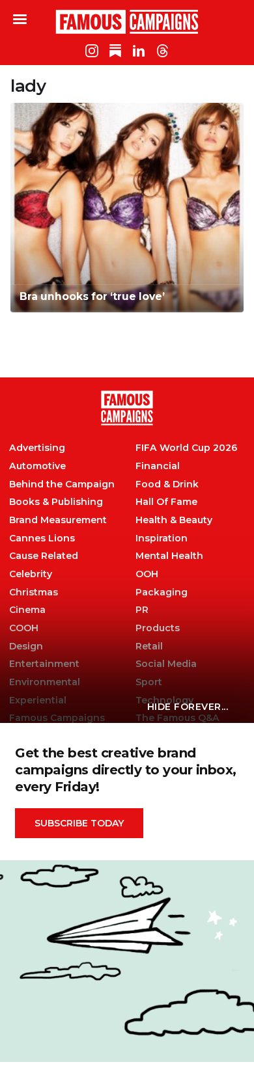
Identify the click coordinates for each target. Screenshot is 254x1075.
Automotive (37, 466)
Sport (148, 682)
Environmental (44, 682)
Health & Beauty (173, 520)
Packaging (161, 592)
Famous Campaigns (127, 21)
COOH (23, 628)
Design (26, 646)
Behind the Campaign (62, 484)
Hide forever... (188, 707)
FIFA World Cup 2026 (186, 448)
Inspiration (161, 538)
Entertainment (44, 664)
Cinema (27, 610)
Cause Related (43, 556)
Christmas (33, 592)
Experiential (37, 700)
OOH (146, 574)
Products (157, 628)
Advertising (37, 448)
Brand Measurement (58, 520)
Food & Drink (167, 484)
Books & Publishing (56, 502)
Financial (157, 466)
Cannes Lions (42, 538)
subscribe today (79, 823)
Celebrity (30, 574)
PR (141, 610)
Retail (149, 646)
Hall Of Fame (166, 502)
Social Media (166, 664)
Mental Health (169, 556)
